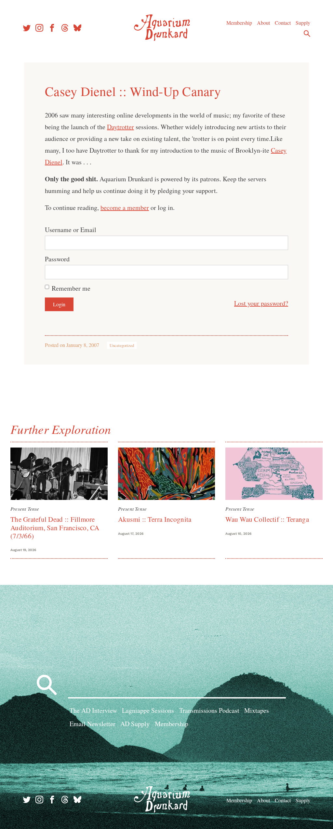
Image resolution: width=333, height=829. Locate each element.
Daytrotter (120, 126)
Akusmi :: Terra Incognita (155, 519)
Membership (239, 22)
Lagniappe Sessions (148, 710)
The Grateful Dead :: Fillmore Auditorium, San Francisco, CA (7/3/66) (55, 527)
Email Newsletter (92, 723)
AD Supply (135, 723)
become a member (124, 207)
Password (57, 259)
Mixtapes (256, 710)
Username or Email (70, 229)
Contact (283, 22)
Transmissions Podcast (209, 710)
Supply (303, 22)
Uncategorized (122, 345)
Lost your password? (261, 303)
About (263, 22)
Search (307, 33)
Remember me (71, 288)
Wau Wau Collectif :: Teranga (267, 519)
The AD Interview (93, 710)
